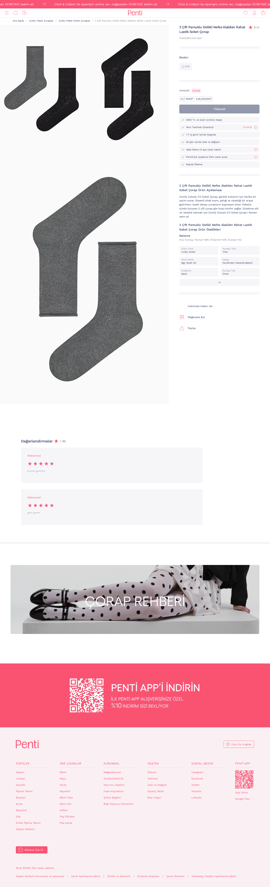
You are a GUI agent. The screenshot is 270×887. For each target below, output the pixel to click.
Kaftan (64, 810)
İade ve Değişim (157, 784)
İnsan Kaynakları (114, 791)
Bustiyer (21, 797)
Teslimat (152, 778)
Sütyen (20, 772)
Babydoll (21, 810)
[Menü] (6, 13)
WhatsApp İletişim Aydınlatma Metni (213, 876)
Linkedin (196, 797)
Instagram (197, 772)
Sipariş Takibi (155, 791)
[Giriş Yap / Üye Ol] (254, 13)
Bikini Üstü (66, 797)
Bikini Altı (65, 803)
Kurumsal (112, 763)
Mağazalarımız (112, 772)
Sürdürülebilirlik (114, 778)
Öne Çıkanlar (70, 763)
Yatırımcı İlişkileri (114, 784)
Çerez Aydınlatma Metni (85, 876)
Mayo (63, 778)
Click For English (241, 744)
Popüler (22, 763)
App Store (241, 792)
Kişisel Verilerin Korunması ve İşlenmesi (40, 876)
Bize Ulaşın (154, 797)
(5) (256, 27)
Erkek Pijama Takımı (28, 822)
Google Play (242, 798)
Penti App (242, 763)
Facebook (197, 778)
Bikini (63, 772)
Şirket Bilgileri (112, 797)
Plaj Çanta (66, 822)
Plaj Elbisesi (67, 816)
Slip (18, 816)
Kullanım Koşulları (148, 876)
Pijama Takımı (24, 791)
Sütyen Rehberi (25, 829)
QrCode (244, 779)
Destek (153, 763)
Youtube (196, 791)
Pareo (63, 784)
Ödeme (151, 772)
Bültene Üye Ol (34, 849)
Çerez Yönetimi (175, 876)
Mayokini (65, 791)
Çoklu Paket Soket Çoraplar (74, 20)
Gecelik (20, 784)
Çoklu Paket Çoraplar (41, 20)
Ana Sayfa (18, 20)
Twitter (195, 784)
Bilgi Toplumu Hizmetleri (119, 803)
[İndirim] (24, 13)
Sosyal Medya (202, 763)
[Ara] (15, 13)
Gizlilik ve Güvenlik (118, 876)
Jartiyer (20, 778)
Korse (19, 803)
